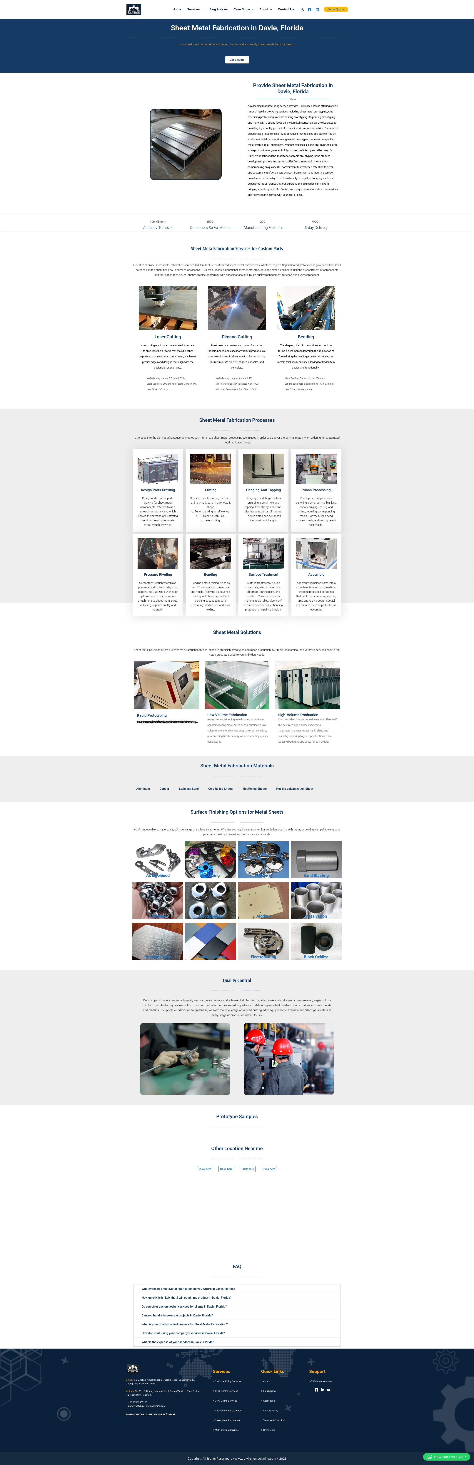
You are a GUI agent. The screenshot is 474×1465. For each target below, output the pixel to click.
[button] (302, 9)
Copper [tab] (164, 788)
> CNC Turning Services (225, 1391)
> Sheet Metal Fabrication (226, 1420)
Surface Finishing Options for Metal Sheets (237, 812)
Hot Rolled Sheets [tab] (255, 788)
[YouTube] (328, 1390)
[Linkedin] (317, 9)
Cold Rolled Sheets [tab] (220, 788)
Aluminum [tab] (143, 788)
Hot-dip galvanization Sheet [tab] (294, 788)
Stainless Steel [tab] (189, 788)
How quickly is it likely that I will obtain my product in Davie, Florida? (187, 1297)
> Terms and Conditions (273, 1420)
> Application (268, 1400)
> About (265, 1381)
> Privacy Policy (269, 1410)
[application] (201, 9)
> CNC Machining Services (227, 1381)
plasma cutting (256, 356)
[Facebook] (309, 9)
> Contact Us (268, 1430)
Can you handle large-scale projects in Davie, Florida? (177, 1315)
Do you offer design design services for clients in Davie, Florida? (184, 1306)
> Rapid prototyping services (228, 1410)
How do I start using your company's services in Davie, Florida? (183, 1333)
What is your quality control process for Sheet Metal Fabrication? (185, 1324)
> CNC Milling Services (225, 1400)
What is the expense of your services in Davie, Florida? (178, 1342)
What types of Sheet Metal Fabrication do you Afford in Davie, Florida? (188, 1289)
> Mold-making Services (225, 1430)
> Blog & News (268, 1391)
